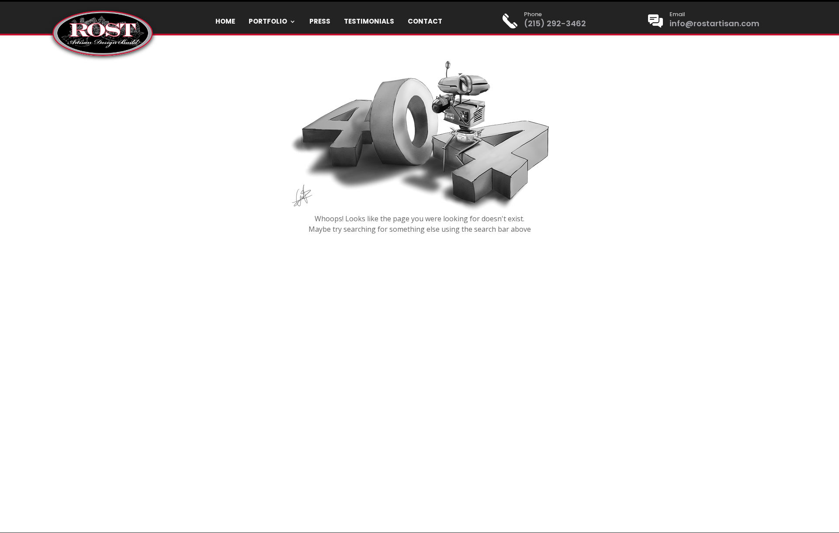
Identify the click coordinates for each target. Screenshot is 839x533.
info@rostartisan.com (714, 23)
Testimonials (369, 22)
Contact (425, 22)
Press (319, 22)
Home (225, 22)
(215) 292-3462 (555, 23)
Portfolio (268, 22)
